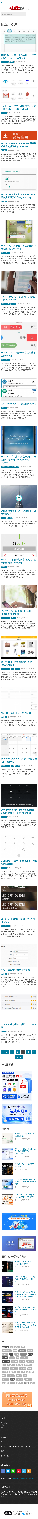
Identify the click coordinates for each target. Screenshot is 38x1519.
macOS (3, 518)
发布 (2, 1442)
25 (21, 1031)
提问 (2, 1451)
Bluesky (24, 1478)
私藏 (25, 1376)
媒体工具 (20, 1365)
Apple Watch (5, 467)
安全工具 (28, 1365)
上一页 (5, 1052)
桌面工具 (21, 1372)
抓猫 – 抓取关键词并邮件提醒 (15, 970)
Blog (15, 1351)
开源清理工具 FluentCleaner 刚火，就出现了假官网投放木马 (25, 1309)
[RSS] (29, 1471)
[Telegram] (8, 1471)
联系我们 (4, 1425)
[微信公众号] (13, 1471)
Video (12, 1358)
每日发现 (30, 1372)
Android (3, 62)
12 (33, 766)
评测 (12, 1383)
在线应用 (4, 717)
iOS (2, 252)
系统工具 (20, 1379)
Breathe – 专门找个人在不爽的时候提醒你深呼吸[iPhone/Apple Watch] (18, 459)
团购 (3, 1365)
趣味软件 (20, 1383)
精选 (12, 1379)
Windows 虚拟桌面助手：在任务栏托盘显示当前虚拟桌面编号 (25, 1181)
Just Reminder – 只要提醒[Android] (19, 403)
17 (29, 618)
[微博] (19, 1471)
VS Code (24, 1358)
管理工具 (5, 1379)
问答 (26, 1383)
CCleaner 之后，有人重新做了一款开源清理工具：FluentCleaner (25, 1151)
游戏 (3, 1376)
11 (20, 717)
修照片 (22, 1361)
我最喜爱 (14, 1369)
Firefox (30, 1351)
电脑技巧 (11, 1376)
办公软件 (10, 62)
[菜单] (2, 2)
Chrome (3, 766)
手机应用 (23, 1369)
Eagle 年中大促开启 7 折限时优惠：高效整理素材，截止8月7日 (25, 1279)
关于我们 (4, 1423)
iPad (12, 669)
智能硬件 (12, 1372)
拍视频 (4, 1372)
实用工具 (4, 1031)
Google (10, 304)
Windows (5, 1361)
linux (30, 1354)
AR (23, 1347)
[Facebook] (3, 1471)
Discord (31, 1478)
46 (21, 974)
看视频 (19, 1376)
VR (18, 1358)
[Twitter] (24, 1471)
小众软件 (12, 1512)
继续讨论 (4, 1427)
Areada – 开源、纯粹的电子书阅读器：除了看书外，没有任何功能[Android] (25, 1325)
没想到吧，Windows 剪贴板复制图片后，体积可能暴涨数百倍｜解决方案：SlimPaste (25, 1294)
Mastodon (16, 1478)
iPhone (7, 252)
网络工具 (28, 1379)
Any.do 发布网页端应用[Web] (16, 713)
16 (20, 868)
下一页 (19, 1057)
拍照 (29, 1369)
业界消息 (14, 1361)
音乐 (32, 1383)
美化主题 (5, 1383)
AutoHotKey (6, 1351)
